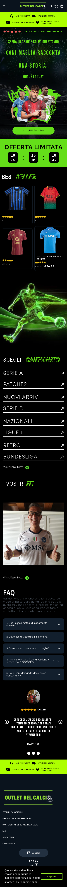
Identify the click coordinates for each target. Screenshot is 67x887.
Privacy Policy (9, 843)
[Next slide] (60, 722)
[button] (4, 6)
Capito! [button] (51, 876)
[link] (33, 131)
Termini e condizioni (12, 812)
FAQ (4, 831)
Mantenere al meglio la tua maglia (20, 825)
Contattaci (8, 837)
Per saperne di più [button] (27, 882)
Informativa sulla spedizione (17, 818)
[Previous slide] (6, 722)
